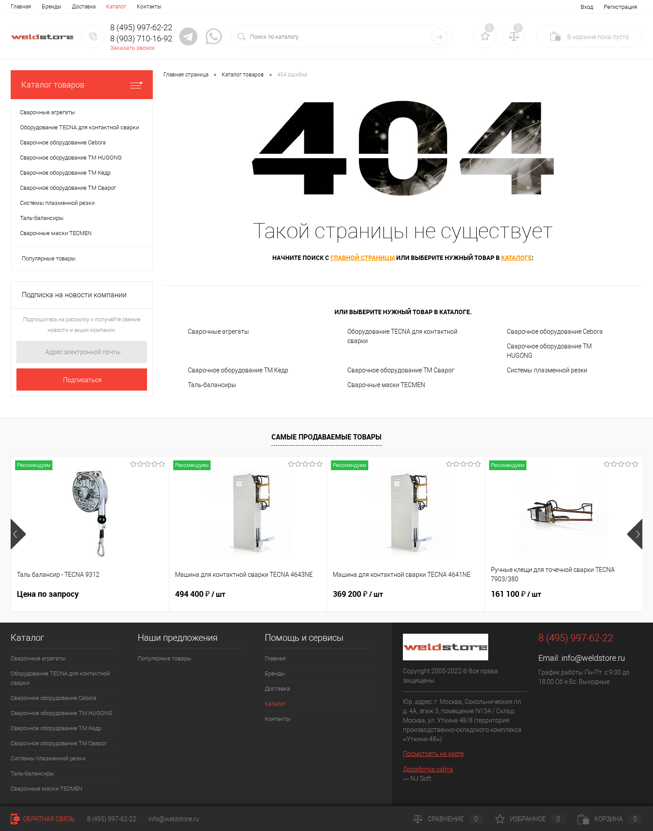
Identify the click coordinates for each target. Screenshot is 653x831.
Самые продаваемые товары (326, 437)
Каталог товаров (52, 84)
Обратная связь (48, 819)
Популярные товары (49, 258)
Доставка (84, 7)
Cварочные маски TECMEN (386, 384)
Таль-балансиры (212, 384)
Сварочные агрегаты (218, 331)
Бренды (51, 7)
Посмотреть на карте (433, 753)
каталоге (516, 257)
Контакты (149, 7)
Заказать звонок (132, 47)
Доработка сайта (428, 769)
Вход (587, 7)
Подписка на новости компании (74, 295)
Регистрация (620, 7)
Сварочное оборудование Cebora (555, 331)
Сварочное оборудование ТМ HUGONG (549, 351)
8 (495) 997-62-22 (111, 819)
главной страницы (362, 257)
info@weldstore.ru (593, 658)
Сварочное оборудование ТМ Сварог (400, 370)
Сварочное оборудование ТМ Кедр (238, 370)
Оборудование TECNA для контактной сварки (402, 336)
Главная (21, 7)
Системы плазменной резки (547, 370)
